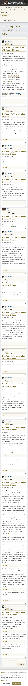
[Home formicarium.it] (14, 3)
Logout (9, 20)
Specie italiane (8, 9)
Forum (2, 12)
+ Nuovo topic (4, 15)
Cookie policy (4, 680)
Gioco (7, 12)
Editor (4, 20)
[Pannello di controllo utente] (1, 20)
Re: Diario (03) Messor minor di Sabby (14, 115)
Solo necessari (6, 683)
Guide (15, 9)
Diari (25, 9)
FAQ (14, 20)
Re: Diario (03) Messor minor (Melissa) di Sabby (14, 152)
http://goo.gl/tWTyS (7, 81)
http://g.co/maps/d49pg (13, 75)
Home (2, 9)
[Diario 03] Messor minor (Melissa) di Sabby (11, 30)
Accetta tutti (16, 683)
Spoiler (7, 102)
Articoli (20, 9)
